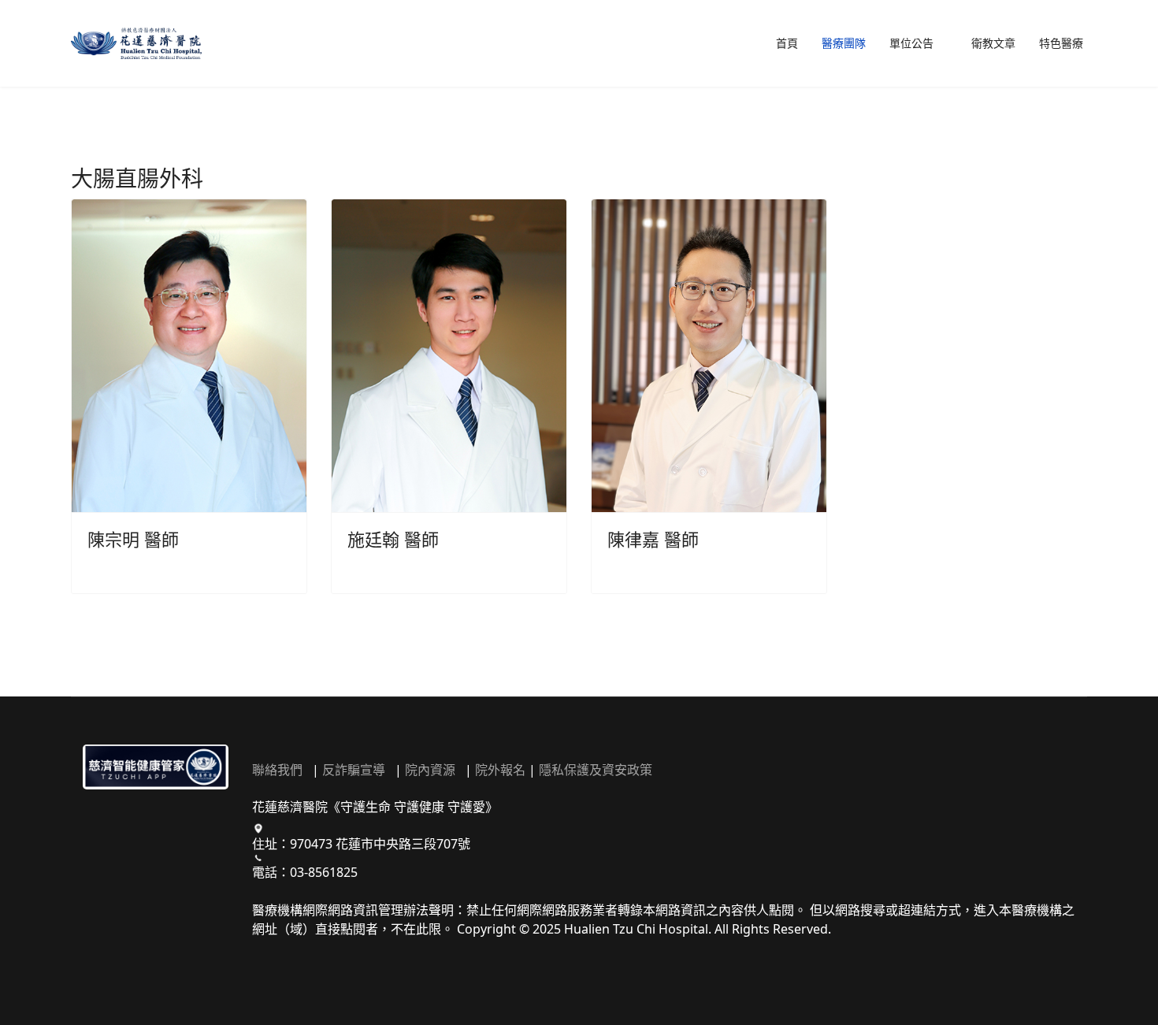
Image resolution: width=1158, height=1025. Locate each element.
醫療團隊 (844, 42)
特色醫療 (1061, 42)
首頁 (787, 42)
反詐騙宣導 (353, 769)
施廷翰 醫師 (393, 539)
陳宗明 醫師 (133, 539)
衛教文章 (993, 42)
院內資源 (430, 769)
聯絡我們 (277, 769)
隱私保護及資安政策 (595, 769)
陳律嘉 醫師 (653, 539)
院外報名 (500, 769)
